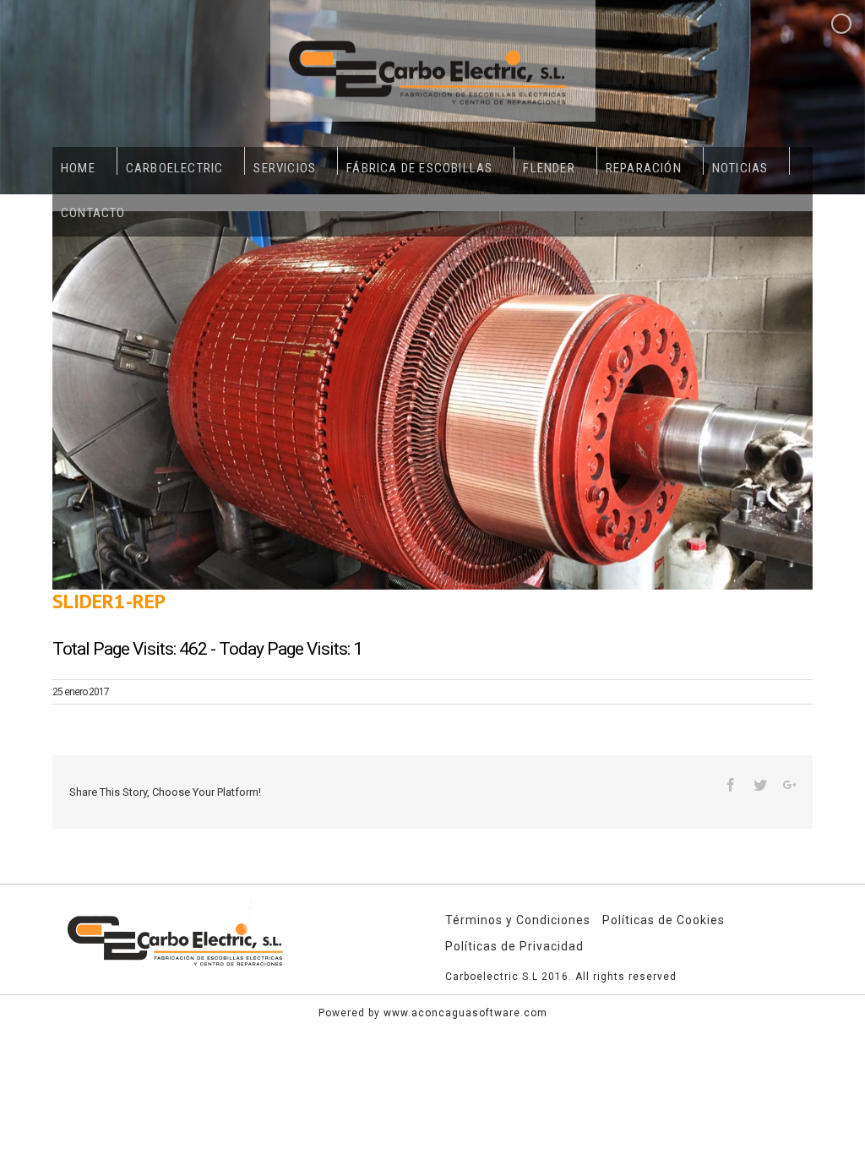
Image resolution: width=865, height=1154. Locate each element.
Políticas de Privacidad (514, 946)
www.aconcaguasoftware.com (465, 1013)
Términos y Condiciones (517, 920)
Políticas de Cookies (663, 920)
